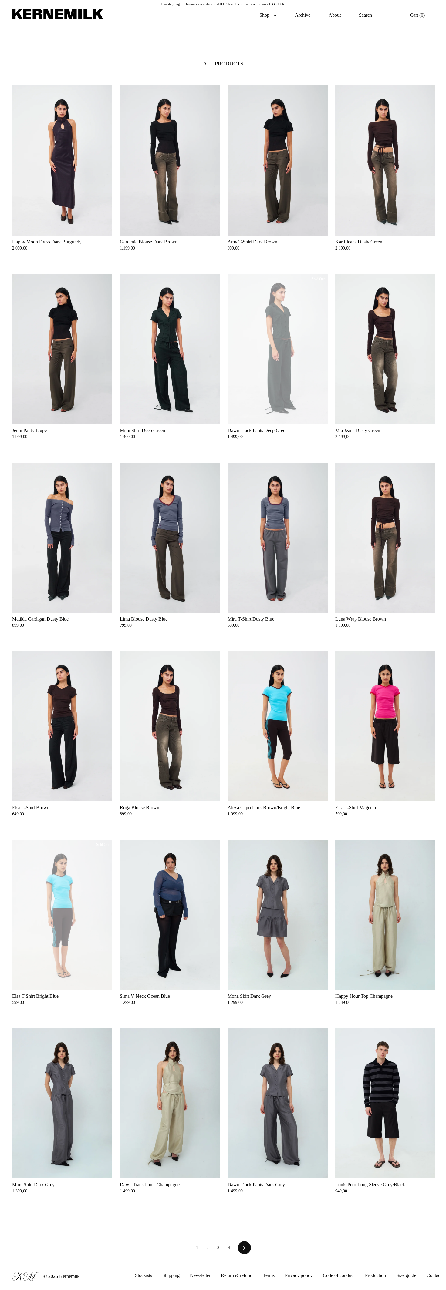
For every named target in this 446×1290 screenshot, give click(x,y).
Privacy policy (299, 1275)
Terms (269, 1275)
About (335, 15)
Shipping (171, 1275)
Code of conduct (339, 1275)
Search (365, 15)
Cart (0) (417, 15)
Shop (265, 15)
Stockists (143, 1275)
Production (375, 1275)
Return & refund (237, 1275)
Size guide (406, 1275)
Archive (302, 15)
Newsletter (200, 1275)
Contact (434, 1275)
